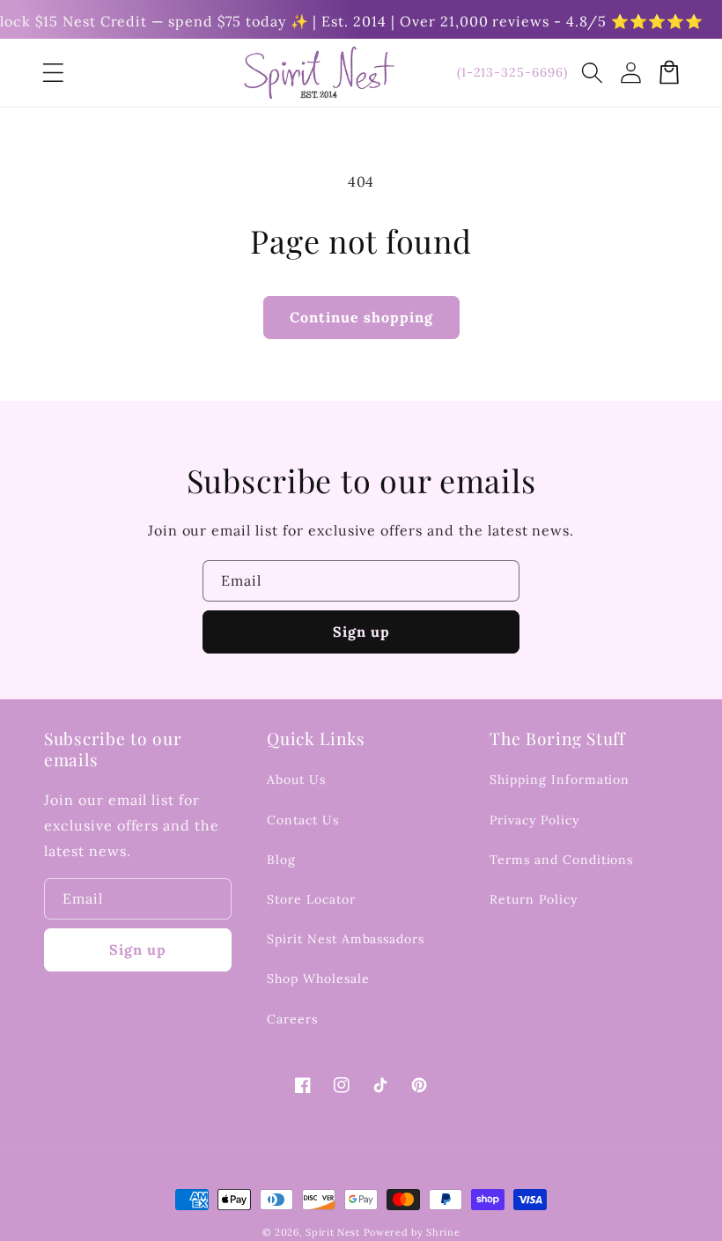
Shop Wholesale (318, 978)
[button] (591, 72)
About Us (296, 779)
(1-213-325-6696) (512, 72)
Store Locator (311, 899)
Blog (281, 860)
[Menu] (52, 72)
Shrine (443, 1232)
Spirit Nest (333, 1232)
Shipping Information (560, 779)
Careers (292, 1019)
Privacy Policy (534, 820)
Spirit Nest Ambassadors (345, 939)
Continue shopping (361, 317)
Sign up (361, 631)
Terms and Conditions (561, 860)
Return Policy (533, 899)
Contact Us (303, 820)
